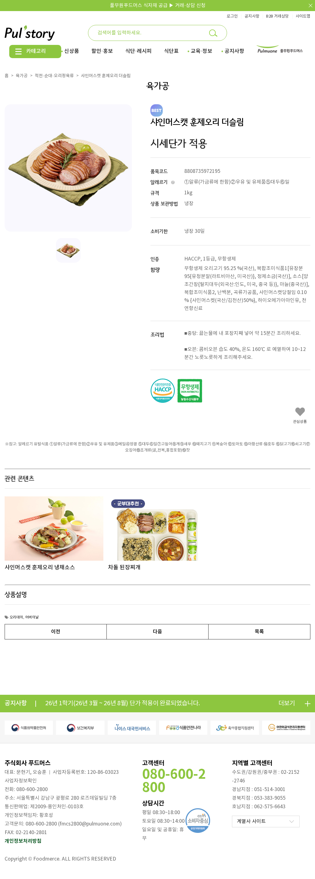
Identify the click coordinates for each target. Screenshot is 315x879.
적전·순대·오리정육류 (54, 76)
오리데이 (16, 617)
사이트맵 (303, 16)
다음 (157, 632)
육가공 (22, 76)
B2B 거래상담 (277, 16)
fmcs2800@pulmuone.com (90, 824)
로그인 (232, 16)
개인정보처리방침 (23, 841)
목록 (259, 632)
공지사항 (252, 16)
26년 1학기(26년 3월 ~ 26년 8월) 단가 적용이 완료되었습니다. (122, 703)
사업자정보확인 (21, 781)
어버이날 (32, 617)
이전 (55, 632)
